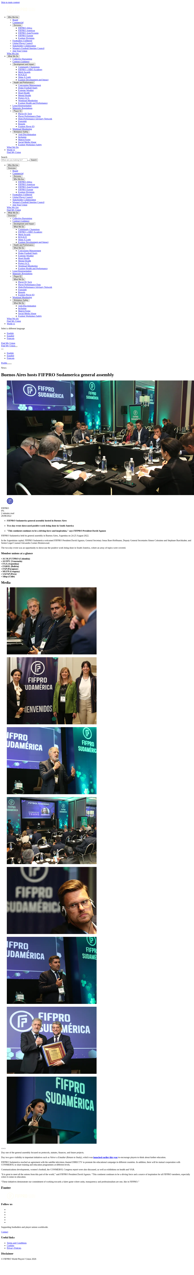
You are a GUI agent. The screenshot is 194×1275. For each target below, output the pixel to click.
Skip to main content (10, 2)
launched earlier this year (105, 1157)
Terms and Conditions (17, 1243)
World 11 (11, 150)
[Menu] (8, 363)
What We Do (13, 56)
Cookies (10, 1245)
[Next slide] (4, 1148)
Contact (4, 1232)
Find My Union (14, 152)
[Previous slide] (2, 1148)
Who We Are (13, 17)
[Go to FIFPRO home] (97, 9)
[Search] (16, 346)
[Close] (10, 363)
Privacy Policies (14, 1248)
